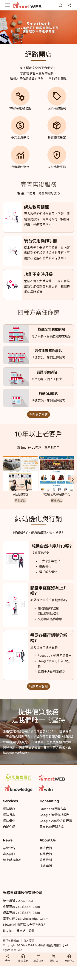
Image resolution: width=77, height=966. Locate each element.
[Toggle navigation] (7, 5)
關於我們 (46, 848)
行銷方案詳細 (38, 686)
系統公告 (9, 848)
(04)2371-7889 (29, 907)
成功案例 (46, 866)
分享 (7, 960)
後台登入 (69, 960)
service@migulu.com (33, 919)
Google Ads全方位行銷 (56, 821)
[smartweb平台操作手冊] (53, 788)
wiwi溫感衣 (20, 494)
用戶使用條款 (11, 940)
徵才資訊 (29, 940)
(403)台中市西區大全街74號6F (24, 924)
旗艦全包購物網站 (51, 329)
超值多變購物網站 (48, 351)
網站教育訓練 (36, 207)
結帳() (54, 960)
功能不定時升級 (38, 274)
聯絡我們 (46, 854)
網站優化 (9, 821)
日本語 (20, 930)
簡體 (31, 930)
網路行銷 (9, 815)
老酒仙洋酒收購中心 (56, 494)
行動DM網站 (48, 394)
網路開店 (9, 809)
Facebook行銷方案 (53, 809)
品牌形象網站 (47, 372)
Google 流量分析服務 (54, 815)
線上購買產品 (12, 860)
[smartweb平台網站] (53, 778)
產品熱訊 (9, 854)
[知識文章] (19, 788)
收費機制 (46, 860)
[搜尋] (60, 5)
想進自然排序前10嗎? (52, 546)
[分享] (69, 5)
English (8, 930)
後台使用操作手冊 (40, 240)
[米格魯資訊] (19, 777)
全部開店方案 (38, 414)
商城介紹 (9, 827)
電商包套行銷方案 (52, 827)
